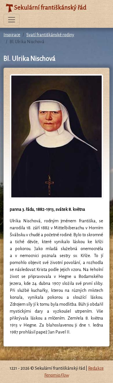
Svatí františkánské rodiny (50, 34)
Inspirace (11, 34)
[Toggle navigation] (11, 19)
